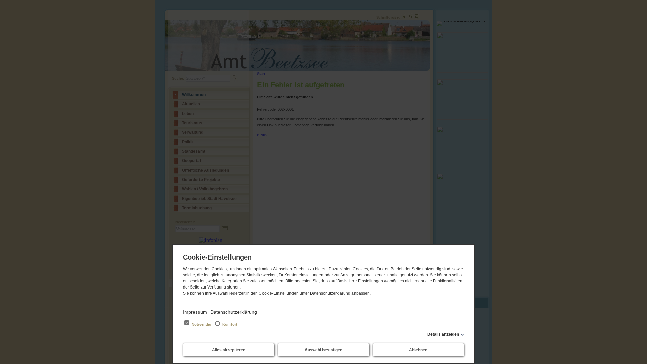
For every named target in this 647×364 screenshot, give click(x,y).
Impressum (195, 312)
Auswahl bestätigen (323, 349)
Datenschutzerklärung (233, 312)
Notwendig (201, 324)
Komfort (229, 324)
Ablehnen (418, 349)
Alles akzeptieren (228, 349)
